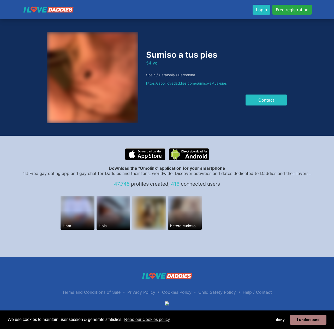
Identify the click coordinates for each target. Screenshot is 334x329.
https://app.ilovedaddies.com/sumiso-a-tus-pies (186, 83)
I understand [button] (308, 320)
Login (261, 9)
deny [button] (280, 320)
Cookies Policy (177, 292)
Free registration (292, 9)
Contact (266, 100)
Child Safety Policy (217, 292)
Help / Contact (257, 292)
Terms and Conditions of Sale (91, 292)
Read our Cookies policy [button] (147, 319)
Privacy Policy (141, 292)
